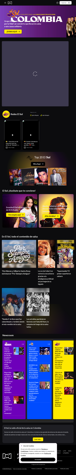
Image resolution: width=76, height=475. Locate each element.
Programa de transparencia (38, 464)
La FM (64, 451)
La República (66, 453)
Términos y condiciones (36, 468)
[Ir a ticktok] (18, 454)
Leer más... (38, 439)
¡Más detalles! (50, 216)
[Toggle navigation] (5, 3)
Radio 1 (59, 453)
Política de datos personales (51, 468)
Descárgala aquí (14, 215)
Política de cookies (64, 468)
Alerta (69, 451)
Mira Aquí (37, 164)
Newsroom (58, 451)
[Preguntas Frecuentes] (57, 3)
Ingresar (63, 3)
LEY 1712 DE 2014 (57, 460)
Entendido (38, 459)
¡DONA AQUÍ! (11, 32)
